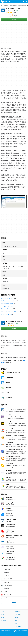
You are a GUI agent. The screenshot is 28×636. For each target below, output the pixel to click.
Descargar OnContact (7, 303)
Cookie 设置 (18, 626)
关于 (2, 611)
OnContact (14, 8)
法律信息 (17, 620)
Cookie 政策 (18, 614)
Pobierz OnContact (6, 314)
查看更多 (14, 602)
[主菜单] (26, 1)
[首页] (1, 5)
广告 (2, 617)
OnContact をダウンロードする (10, 311)
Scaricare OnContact (7, 309)
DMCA (16, 623)
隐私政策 (17, 617)
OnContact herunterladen (8, 301)
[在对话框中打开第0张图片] (13, 201)
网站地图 (3, 620)
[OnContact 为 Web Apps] (3, 10)
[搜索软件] (23, 1)
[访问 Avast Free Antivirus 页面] (14, 15)
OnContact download (7, 298)
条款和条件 (18, 611)
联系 (2, 614)
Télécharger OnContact (7, 306)
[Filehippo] (5, 1)
